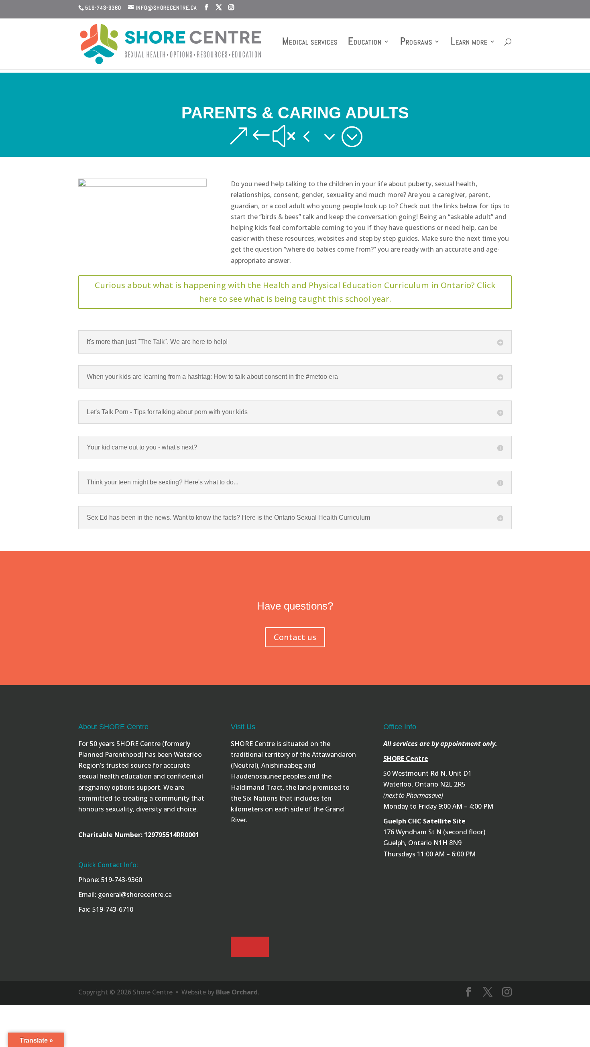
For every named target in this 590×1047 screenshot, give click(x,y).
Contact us (295, 637)
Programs (416, 43)
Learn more (469, 43)
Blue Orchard (237, 992)
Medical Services (310, 43)
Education (365, 43)
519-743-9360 (103, 7)
